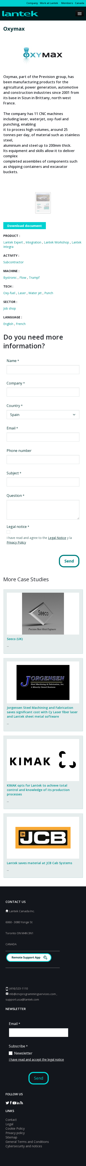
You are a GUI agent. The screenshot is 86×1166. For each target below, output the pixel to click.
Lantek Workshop (57, 242)
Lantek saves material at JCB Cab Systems (39, 863)
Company (32, 3)
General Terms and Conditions (27, 1142)
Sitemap (11, 1137)
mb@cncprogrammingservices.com (32, 994)
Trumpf (34, 277)
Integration (34, 242)
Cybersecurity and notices (24, 1146)
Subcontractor (13, 262)
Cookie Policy (15, 1128)
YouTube (14, 1102)
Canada (79, 3)
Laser (22, 293)
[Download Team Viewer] (29, 958)
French (21, 324)
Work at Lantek (49, 3)
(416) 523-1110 (18, 988)
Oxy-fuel (9, 293)
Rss (21, 1102)
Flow (23, 277)
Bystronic (10, 277)
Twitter (7, 1102)
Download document (24, 225)
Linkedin (18, 1102)
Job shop (9, 308)
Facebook (11, 1102)
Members (66, 3)
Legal (9, 1124)
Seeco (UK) (15, 639)
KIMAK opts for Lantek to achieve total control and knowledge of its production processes (38, 789)
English (8, 324)
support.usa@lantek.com (22, 999)
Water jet (35, 293)
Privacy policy (15, 1133)
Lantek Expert (13, 242)
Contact (11, 1120)
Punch (48, 293)
